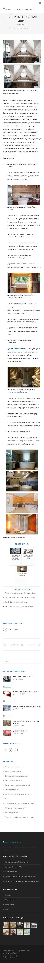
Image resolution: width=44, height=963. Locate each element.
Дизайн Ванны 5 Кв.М (20, 731)
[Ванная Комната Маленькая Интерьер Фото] (20, 932)
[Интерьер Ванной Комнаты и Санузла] (6, 932)
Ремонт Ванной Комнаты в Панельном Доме (20, 593)
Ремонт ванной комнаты (13, 771)
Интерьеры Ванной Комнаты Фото (17, 862)
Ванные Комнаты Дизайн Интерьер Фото (27, 706)
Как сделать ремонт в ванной (15, 808)
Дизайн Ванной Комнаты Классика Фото (19, 607)
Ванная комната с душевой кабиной (17, 785)
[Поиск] (38, 661)
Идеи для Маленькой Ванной (15, 867)
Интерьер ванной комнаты (14, 767)
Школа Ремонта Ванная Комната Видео (26, 692)
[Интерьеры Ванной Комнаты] (20, 925)
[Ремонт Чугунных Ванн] (34, 925)
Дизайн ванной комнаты (26, 28)
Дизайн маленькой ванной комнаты (17, 794)
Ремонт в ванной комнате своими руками (19, 817)
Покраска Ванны (11, 872)
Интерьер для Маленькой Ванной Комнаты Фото (22, 881)
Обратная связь (10, 900)
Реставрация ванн (11, 812)
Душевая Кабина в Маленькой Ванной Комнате (26, 722)
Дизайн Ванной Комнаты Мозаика (16, 602)
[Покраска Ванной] (27, 932)
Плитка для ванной (11, 790)
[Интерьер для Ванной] (13, 925)
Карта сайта (9, 905)
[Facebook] (5, 629)
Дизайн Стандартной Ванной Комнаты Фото (20, 877)
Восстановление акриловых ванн (16, 776)
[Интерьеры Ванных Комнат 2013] (6, 925)
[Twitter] (10, 629)
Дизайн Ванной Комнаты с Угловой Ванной (20, 597)
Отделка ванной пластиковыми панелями (19, 803)
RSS (6, 909)
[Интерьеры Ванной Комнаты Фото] (27, 925)
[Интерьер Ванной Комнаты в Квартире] (13, 932)
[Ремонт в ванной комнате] (19, 9)
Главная (12, 28)
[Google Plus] (16, 629)
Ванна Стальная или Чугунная (23, 677)
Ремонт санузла (10, 799)
